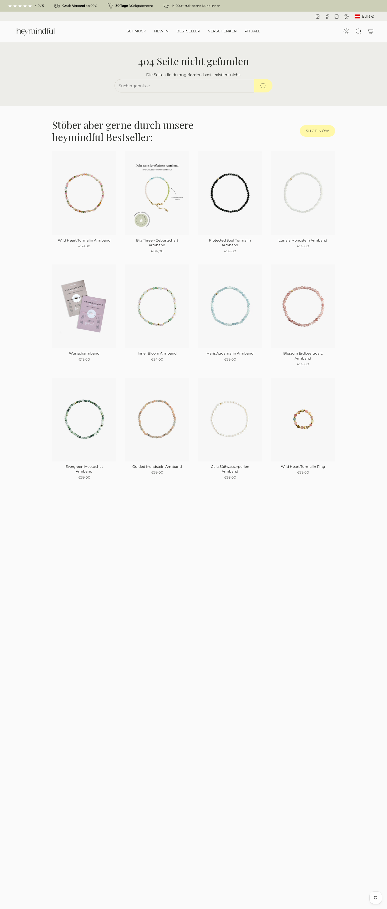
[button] (136, 31)
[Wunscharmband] (84, 306)
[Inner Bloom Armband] (157, 306)
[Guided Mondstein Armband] (157, 420)
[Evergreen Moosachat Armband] (84, 420)
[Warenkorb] (371, 31)
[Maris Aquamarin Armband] (230, 306)
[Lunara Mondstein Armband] (303, 193)
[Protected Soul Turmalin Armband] (230, 193)
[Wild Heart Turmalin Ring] (303, 420)
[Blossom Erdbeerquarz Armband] (303, 306)
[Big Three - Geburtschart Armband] (157, 193)
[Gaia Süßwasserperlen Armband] (230, 420)
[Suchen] (263, 85)
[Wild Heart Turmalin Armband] (84, 193)
